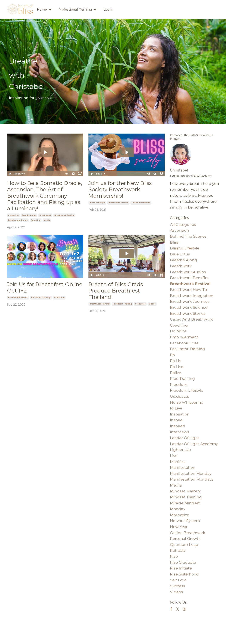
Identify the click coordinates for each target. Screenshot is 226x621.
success (177, 586)
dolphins (178, 331)
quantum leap (184, 544)
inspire (176, 420)
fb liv (175, 360)
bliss (174, 242)
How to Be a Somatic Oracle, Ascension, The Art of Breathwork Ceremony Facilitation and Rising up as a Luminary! (44, 196)
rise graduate (183, 562)
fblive (175, 372)
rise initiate (181, 568)
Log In (108, 9)
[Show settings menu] (73, 174)
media (47, 220)
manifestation (182, 467)
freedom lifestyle (186, 390)
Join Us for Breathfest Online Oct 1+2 (44, 287)
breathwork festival (64, 215)
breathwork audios (188, 272)
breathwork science (188, 307)
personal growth (185, 538)
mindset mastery (185, 491)
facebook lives (184, 343)
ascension (13, 215)
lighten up (180, 449)
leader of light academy (194, 444)
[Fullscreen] (80, 174)
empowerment (184, 337)
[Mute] (66, 174)
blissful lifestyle (97, 202)
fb (172, 355)
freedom (178, 384)
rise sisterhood (184, 574)
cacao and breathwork (191, 319)
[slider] (43, 174)
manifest (178, 461)
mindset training (186, 497)
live (173, 455)
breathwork (45, 215)
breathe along (29, 215)
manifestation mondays (191, 479)
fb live (176, 366)
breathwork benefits (189, 278)
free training (182, 378)
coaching (35, 220)
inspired (177, 426)
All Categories (183, 224)
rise (174, 556)
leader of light (184, 438)
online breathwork (141, 202)
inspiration (59, 297)
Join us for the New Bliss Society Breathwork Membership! (120, 189)
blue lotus (180, 254)
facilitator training (40, 297)
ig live (176, 408)
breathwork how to (188, 289)
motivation (180, 515)
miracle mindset (185, 503)
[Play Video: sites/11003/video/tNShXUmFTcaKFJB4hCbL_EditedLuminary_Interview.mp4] (45, 152)
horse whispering (187, 402)
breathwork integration (191, 295)
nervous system (185, 520)
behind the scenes (188, 236)
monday (177, 509)
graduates (140, 304)
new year (179, 526)
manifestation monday (190, 473)
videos (152, 304)
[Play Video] (10, 174)
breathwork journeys (189, 301)
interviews (179, 432)
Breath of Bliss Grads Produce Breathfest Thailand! (115, 290)
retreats (177, 550)
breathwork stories (18, 220)
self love (178, 580)
